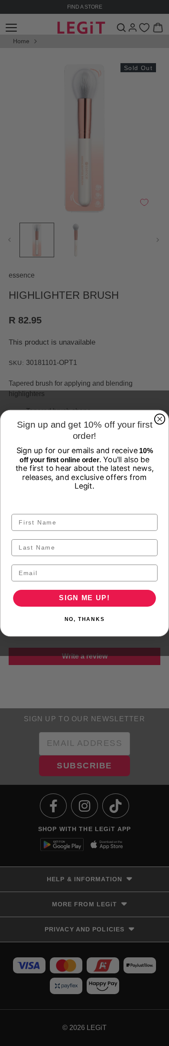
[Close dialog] (160, 419)
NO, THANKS (85, 619)
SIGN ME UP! (84, 597)
